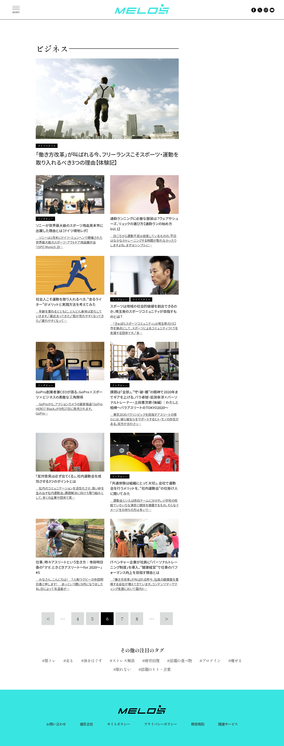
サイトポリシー (118, 723)
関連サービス (228, 723)
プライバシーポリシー (160, 723)
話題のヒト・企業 (156, 669)
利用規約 (197, 723)
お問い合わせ (56, 723)
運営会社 (86, 723)
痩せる (236, 660)
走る (69, 660)
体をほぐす (93, 660)
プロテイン (211, 660)
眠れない (123, 669)
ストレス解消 (123, 660)
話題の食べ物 (181, 660)
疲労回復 (152, 660)
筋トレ (50, 660)
